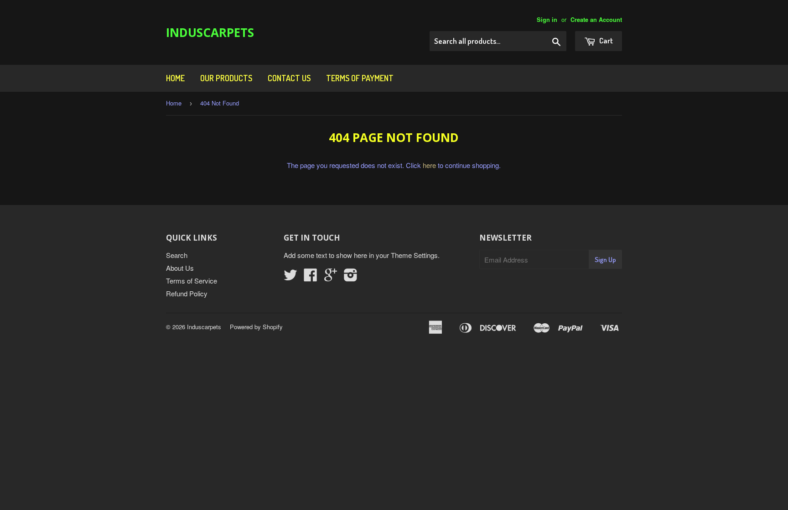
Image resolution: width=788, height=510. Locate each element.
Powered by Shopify (256, 326)
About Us (180, 268)
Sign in (547, 20)
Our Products (226, 78)
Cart (605, 40)
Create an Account (596, 20)
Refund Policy (186, 293)
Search (176, 255)
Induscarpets (210, 32)
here (429, 165)
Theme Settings (414, 255)
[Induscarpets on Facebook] (310, 277)
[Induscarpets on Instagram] (351, 277)
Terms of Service (191, 280)
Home (175, 78)
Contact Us (289, 78)
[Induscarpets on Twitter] (290, 277)
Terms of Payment (360, 78)
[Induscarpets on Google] (330, 277)
